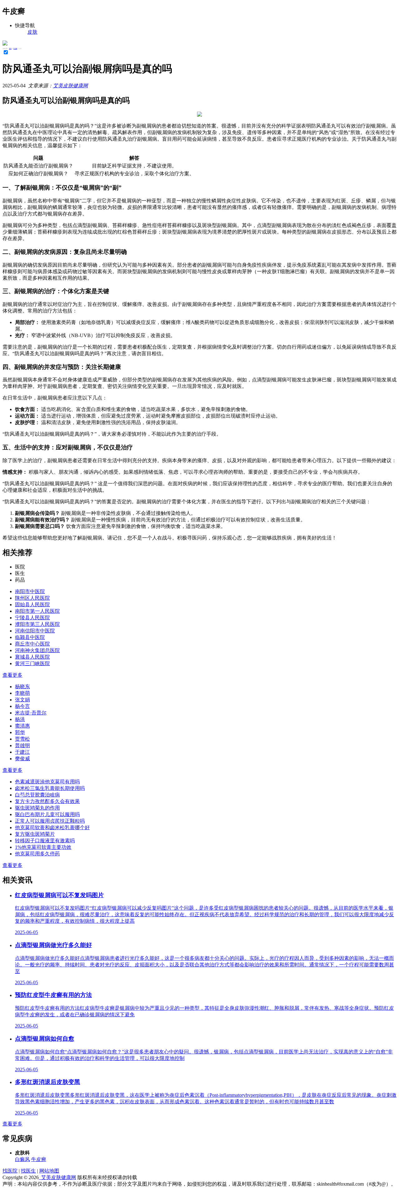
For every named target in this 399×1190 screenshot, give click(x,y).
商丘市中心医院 (32, 643)
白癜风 (22, 1159)
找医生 (28, 1170)
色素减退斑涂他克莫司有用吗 (47, 781)
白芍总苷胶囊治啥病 (37, 794)
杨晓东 (22, 686)
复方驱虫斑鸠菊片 (35, 834)
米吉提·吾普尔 (30, 712)
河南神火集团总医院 (37, 650)
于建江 (22, 752)
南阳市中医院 (30, 591)
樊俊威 (22, 758)
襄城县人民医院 (32, 657)
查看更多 (12, 675)
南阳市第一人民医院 (37, 611)
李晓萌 (22, 693)
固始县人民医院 (32, 604)
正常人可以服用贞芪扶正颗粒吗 (50, 821)
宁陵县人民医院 (32, 617)
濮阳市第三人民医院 (37, 624)
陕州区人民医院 (32, 598)
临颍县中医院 (30, 637)
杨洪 (20, 719)
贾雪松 (22, 739)
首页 (10, 48)
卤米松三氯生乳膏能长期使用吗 (50, 788)
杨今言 (22, 706)
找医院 (9, 1170)
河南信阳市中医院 (35, 630)
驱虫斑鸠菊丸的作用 (37, 807)
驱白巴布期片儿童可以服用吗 (47, 814)
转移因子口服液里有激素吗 (45, 840)
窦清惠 (22, 725)
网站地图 (49, 1170)
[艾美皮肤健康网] (4, 43)
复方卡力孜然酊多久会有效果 (47, 801)
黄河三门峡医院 (32, 663)
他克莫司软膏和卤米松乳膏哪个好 (52, 827)
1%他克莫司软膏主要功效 (43, 847)
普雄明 (22, 745)
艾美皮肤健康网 (70, 85)
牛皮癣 (15, 48)
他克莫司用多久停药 (37, 853)
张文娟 (22, 699)
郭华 (20, 732)
